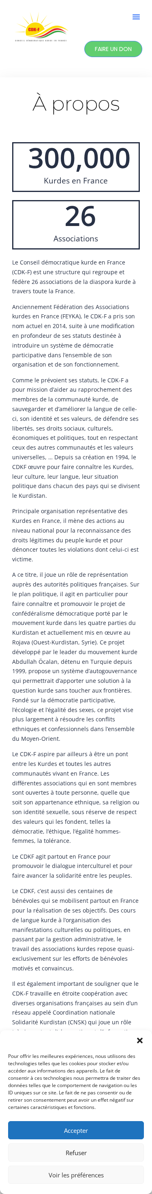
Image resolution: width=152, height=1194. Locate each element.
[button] (140, 1040)
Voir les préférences (76, 1175)
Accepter (76, 1130)
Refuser (76, 1153)
